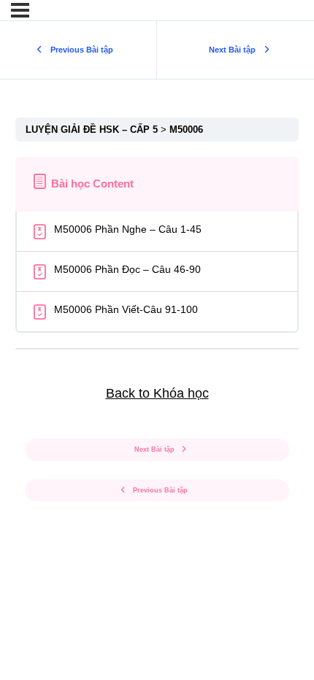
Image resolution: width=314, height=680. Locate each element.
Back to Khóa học (157, 393)
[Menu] (20, 10)
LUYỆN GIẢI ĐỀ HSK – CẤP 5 (93, 129)
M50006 (186, 129)
